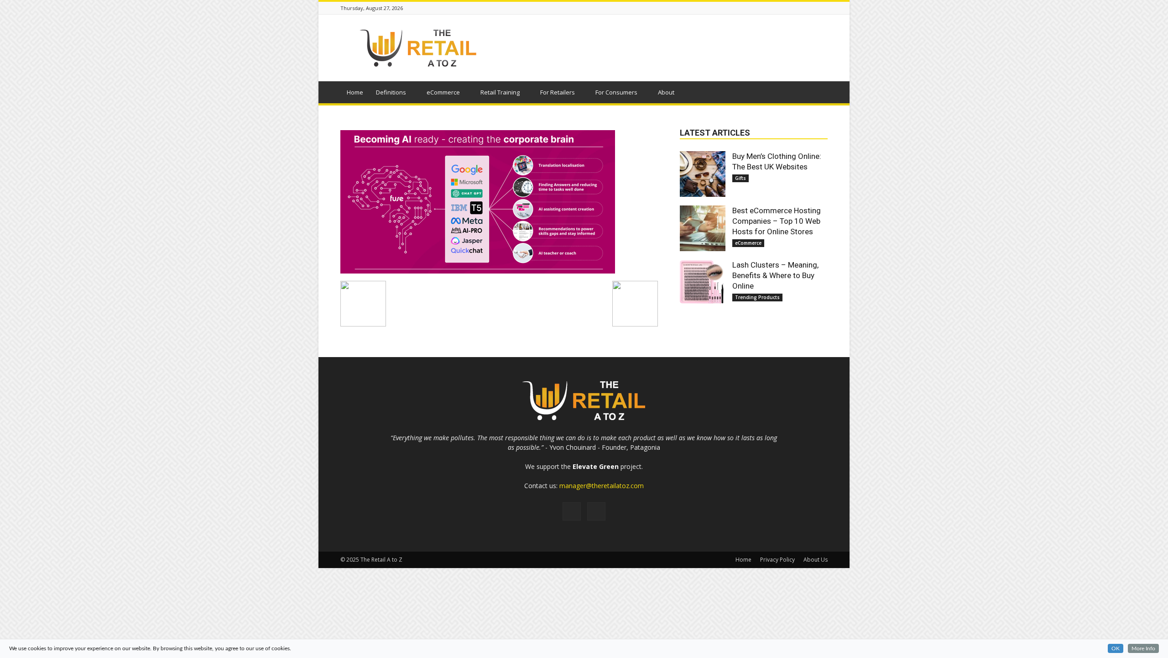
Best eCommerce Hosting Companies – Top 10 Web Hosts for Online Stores (776, 221)
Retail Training (500, 92)
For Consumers (616, 92)
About (666, 92)
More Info (1143, 648)
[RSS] (572, 511)
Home (355, 92)
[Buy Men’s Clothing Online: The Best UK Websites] (702, 174)
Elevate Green (596, 466)
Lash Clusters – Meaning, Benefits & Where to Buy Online (775, 275)
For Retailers (557, 92)
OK (1115, 648)
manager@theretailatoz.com (601, 485)
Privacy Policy (777, 559)
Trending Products (757, 297)
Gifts (740, 178)
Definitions (391, 92)
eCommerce (443, 92)
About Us (815, 559)
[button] (817, 94)
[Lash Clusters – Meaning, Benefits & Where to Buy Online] (702, 282)
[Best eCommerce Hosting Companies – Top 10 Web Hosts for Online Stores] (702, 228)
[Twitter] (596, 511)
